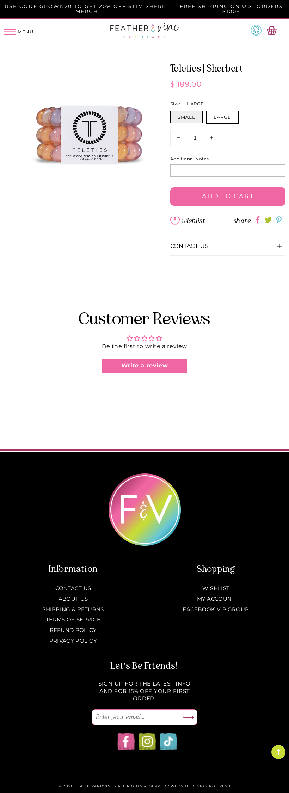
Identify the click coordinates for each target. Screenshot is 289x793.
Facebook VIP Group (216, 609)
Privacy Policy (73, 640)
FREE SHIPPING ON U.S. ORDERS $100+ (231, 8)
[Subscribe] (188, 718)
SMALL (186, 117)
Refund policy (73, 630)
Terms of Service (73, 619)
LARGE (222, 117)
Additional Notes (189, 158)
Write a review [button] (144, 365)
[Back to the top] (278, 752)
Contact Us (73, 588)
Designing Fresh (210, 786)
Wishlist (193, 221)
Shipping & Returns (73, 609)
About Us (73, 598)
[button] (228, 246)
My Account (216, 598)
